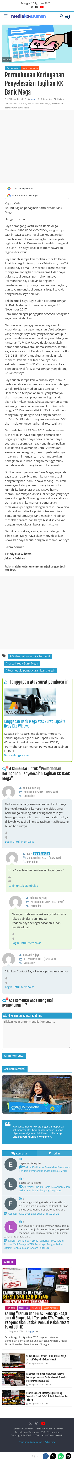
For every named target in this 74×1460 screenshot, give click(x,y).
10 (49, 1384)
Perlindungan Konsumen (27, 1432)
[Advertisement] (37, 146)
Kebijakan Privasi (44, 1428)
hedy (32, 99)
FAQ (43, 1432)
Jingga (31, 1331)
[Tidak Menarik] (7, 837)
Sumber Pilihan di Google (25, 195)
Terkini (56, 1153)
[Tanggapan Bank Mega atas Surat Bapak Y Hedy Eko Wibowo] (30, 690)
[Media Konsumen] (28, 16)
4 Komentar (46, 99)
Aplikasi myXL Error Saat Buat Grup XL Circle (33, 1213)
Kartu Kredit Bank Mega (39, 103)
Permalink (29, 796)
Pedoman (58, 1428)
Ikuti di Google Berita (22, 188)
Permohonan (13, 67)
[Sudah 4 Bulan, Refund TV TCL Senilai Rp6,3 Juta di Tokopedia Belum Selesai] (13, 1354)
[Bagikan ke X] (53, 1456)
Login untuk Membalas (19, 841)
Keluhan (36, 1307)
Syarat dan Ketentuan (23, 1428)
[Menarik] (7, 833)
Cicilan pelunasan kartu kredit (31, 656)
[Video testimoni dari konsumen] (37, 1094)
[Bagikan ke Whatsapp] (61, 1456)
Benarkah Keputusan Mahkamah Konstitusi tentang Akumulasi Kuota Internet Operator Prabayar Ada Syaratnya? (46, 1377)
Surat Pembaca (30, 67)
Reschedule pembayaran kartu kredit (31, 670)
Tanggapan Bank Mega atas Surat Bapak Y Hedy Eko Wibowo (34, 723)
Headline (23, 1307)
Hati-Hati (11, 1307)
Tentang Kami (54, 1432)
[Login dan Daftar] (67, 16)
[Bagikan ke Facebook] (46, 1456)
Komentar (22, 1153)
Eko (20, 1159)
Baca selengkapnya (16, 755)
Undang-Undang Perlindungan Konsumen (37, 1135)
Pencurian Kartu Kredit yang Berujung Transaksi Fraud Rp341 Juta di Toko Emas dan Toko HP (47, 1396)
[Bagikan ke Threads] (68, 1456)
